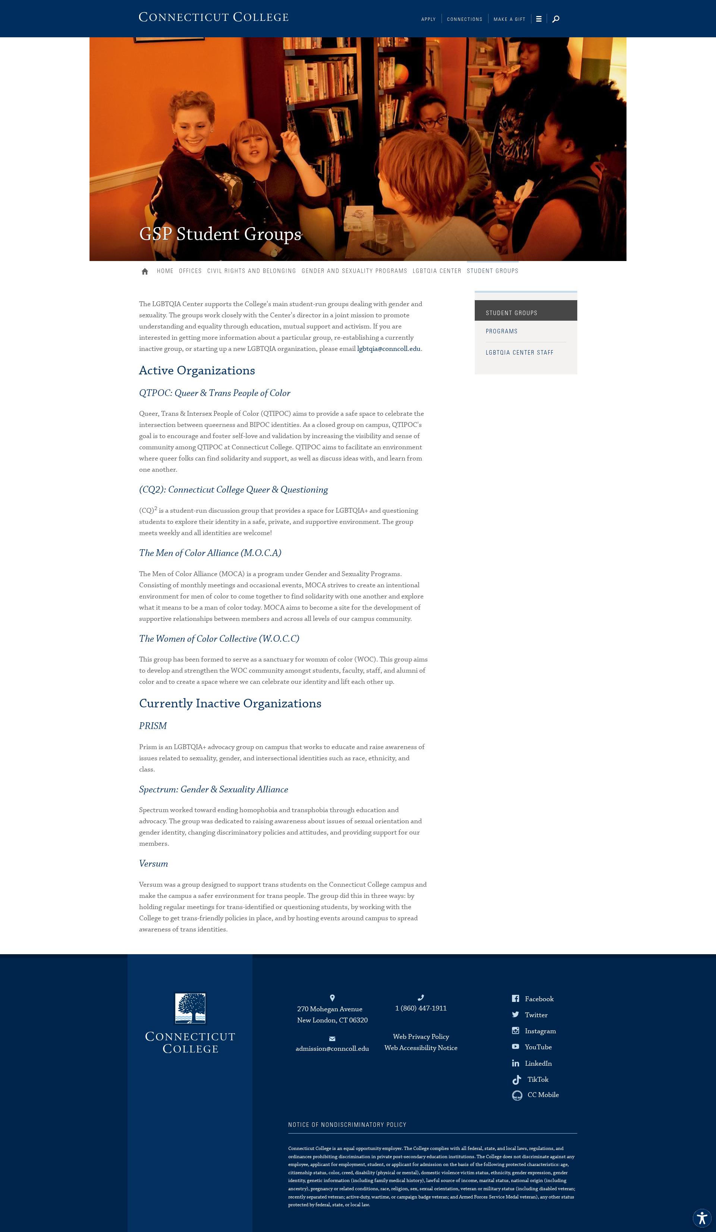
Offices (190, 271)
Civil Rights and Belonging (251, 271)
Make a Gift (510, 19)
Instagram (540, 1031)
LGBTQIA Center (437, 271)
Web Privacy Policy (421, 1036)
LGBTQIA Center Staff (520, 353)
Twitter (536, 1015)
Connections (465, 19)
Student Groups (512, 313)
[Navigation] (541, 19)
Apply (428, 19)
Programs (502, 331)
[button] (702, 1218)
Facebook (539, 999)
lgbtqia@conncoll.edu (389, 348)
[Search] (561, 19)
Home (146, 272)
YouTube (538, 1047)
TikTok (538, 1079)
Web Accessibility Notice (421, 1048)
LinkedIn (538, 1063)
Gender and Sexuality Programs (355, 271)
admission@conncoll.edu (332, 1048)
